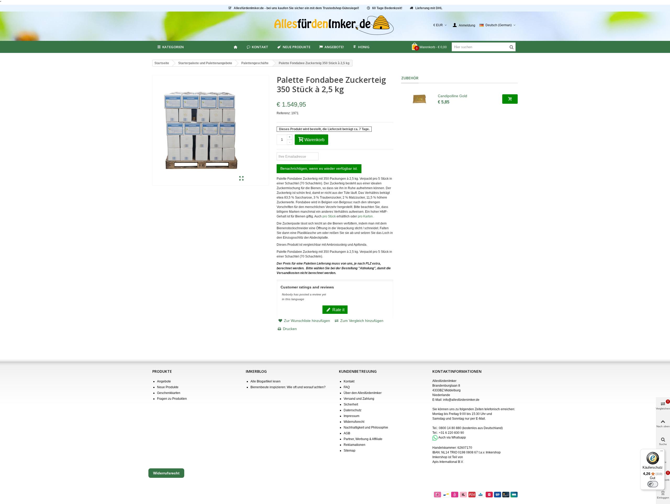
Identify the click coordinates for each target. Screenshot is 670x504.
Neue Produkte (296, 47)
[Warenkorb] (510, 99)
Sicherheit (351, 404)
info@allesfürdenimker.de (461, 400)
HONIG (364, 47)
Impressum (351, 416)
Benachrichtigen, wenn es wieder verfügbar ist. (319, 168)
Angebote (164, 381)
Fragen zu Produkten (172, 399)
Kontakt (260, 47)
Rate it (337, 309)
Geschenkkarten (168, 393)
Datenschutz (352, 410)
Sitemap (349, 450)
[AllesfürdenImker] (335, 25)
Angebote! (334, 47)
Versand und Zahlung (359, 399)
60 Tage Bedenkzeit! (387, 8)
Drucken (290, 329)
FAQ (347, 387)
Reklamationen (354, 445)
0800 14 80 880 (450, 428)
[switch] (652, 484)
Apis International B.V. (448, 462)
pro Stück (329, 216)
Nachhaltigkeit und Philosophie (366, 427)
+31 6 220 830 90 (451, 433)
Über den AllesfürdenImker (363, 393)
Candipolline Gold (452, 96)
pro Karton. (365, 216)
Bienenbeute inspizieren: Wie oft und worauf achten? (288, 387)
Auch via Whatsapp (452, 438)
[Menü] (661, 452)
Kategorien (173, 47)
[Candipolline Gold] (419, 99)
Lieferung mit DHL (428, 8)
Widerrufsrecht (354, 422)
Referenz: (284, 113)
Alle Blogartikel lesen (265, 381)
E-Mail (480, 418)
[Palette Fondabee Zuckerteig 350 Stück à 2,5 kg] (241, 178)
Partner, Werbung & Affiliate (363, 439)
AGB (347, 433)
